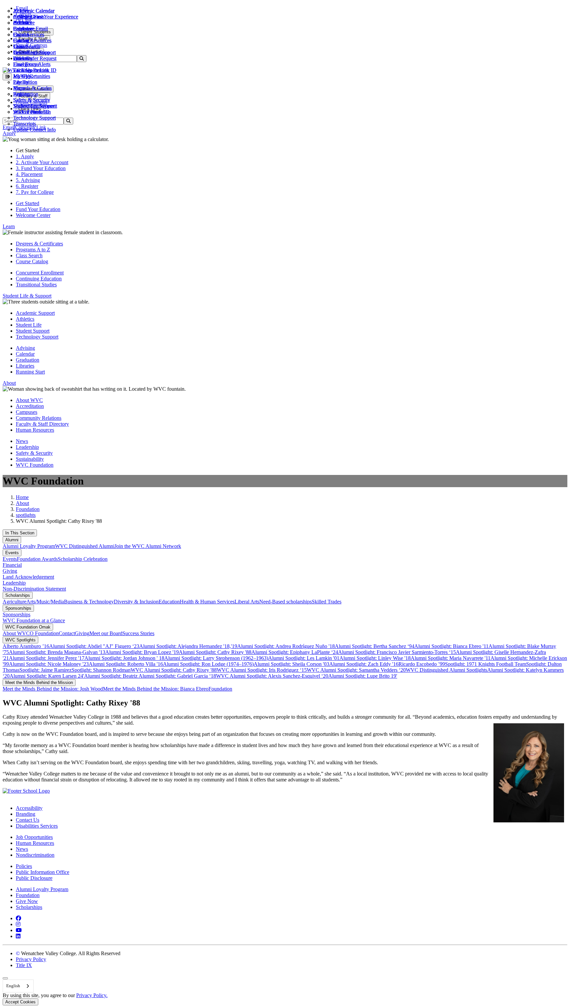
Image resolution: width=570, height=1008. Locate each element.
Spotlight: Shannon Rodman (101, 670)
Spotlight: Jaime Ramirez (45, 670)
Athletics (22, 16)
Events (12, 552)
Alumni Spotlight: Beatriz (111, 676)
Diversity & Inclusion (136, 601)
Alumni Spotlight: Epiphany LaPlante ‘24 (294, 652)
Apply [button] (9, 133)
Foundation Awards (37, 559)
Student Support (32, 331)
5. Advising (28, 180)
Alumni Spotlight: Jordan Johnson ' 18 (124, 658)
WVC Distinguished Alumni (84, 546)
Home (22, 497)
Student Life (29, 325)
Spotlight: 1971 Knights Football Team (485, 664)
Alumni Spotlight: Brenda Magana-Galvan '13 (57, 652)
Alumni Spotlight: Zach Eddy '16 (363, 664)
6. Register (27, 186)
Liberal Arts (247, 601)
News (22, 441)
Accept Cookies (20, 1001)
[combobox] (18, 986)
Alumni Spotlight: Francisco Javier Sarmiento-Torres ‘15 (397, 652)
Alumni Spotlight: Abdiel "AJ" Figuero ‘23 (94, 646)
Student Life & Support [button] (27, 296)
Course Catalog (32, 261)
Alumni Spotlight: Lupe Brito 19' (362, 676)
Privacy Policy (31, 959)
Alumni (11, 539)
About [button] (9, 383)
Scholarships (17, 595)
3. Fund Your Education (41, 168)
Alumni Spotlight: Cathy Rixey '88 (215, 652)
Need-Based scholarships (285, 601)
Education (169, 601)
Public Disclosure (34, 878)
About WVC (29, 400)
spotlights (26, 515)
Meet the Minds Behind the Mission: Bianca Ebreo (155, 689)
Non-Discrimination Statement (34, 589)
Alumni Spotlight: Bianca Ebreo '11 (451, 646)
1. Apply (25, 156)
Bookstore (24, 22)
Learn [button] (9, 226)
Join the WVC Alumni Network (147, 546)
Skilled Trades (326, 601)
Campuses (26, 412)
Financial (12, 565)
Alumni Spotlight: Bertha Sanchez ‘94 (374, 646)
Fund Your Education (38, 209)
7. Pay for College (35, 192)
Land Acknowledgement (28, 577)
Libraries (25, 366)
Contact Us (27, 820)
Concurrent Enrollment (40, 272)
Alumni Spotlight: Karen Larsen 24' (47, 676)
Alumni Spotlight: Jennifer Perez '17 (46, 658)
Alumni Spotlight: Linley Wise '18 (375, 658)
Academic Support (35, 313)
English (13, 985)
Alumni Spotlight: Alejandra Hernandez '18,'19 (188, 646)
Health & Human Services (207, 601)
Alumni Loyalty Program (29, 546)
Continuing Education (39, 278)
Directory (23, 58)
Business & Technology (89, 601)
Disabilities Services (37, 826)
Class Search (26, 46)
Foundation (28, 509)
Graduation (27, 360)
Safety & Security (31, 100)
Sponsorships (18, 608)
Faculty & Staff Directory (42, 424)
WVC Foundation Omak (27, 627)
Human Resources (35, 430)
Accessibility (29, 808)
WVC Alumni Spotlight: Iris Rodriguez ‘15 (262, 670)
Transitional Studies (36, 284)
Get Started (27, 203)
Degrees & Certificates (39, 243)
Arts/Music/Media (45, 601)
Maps (19, 88)
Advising (25, 348)
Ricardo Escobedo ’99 (421, 664)
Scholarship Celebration (83, 559)
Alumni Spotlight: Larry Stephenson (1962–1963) (216, 658)
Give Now (27, 901)
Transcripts (24, 123)
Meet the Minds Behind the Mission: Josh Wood (53, 689)
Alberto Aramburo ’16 (26, 646)
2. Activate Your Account (42, 162)
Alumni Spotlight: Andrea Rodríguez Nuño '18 (286, 646)
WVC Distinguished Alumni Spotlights (446, 670)
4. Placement (29, 174)
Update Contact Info (34, 129)
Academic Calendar (33, 11)
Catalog (21, 40)
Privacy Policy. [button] (92, 995)
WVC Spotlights (20, 639)
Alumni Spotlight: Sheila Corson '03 (291, 664)
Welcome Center (33, 215)
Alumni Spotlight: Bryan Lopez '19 (142, 652)
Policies (24, 866)
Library (21, 82)
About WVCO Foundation (31, 633)
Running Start (30, 372)
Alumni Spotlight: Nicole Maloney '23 (49, 664)
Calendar (22, 28)
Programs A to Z (33, 249)
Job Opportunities (31, 76)
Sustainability (30, 459)
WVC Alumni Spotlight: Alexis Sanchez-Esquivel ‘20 (272, 676)
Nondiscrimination (35, 855)
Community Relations (38, 418)
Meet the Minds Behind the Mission (39, 682)
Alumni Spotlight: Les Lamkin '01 (303, 658)
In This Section (19, 532)
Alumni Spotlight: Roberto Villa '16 (126, 664)
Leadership (27, 447)
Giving (10, 571)
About (22, 503)
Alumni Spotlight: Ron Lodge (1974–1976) (208, 664)
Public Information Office (42, 872)
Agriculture (14, 601)
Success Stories (138, 633)
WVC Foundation (32, 112)
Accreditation (30, 406)
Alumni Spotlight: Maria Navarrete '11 (451, 658)
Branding (25, 814)
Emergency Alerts (31, 64)
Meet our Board (105, 633)
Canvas (21, 34)
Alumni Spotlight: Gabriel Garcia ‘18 (177, 676)
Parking (21, 94)
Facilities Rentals (30, 70)
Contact (67, 633)
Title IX (24, 965)
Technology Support (34, 118)
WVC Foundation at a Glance (34, 620)
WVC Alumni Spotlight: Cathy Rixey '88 (174, 670)
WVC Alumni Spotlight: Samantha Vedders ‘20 (356, 670)
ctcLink (21, 52)
